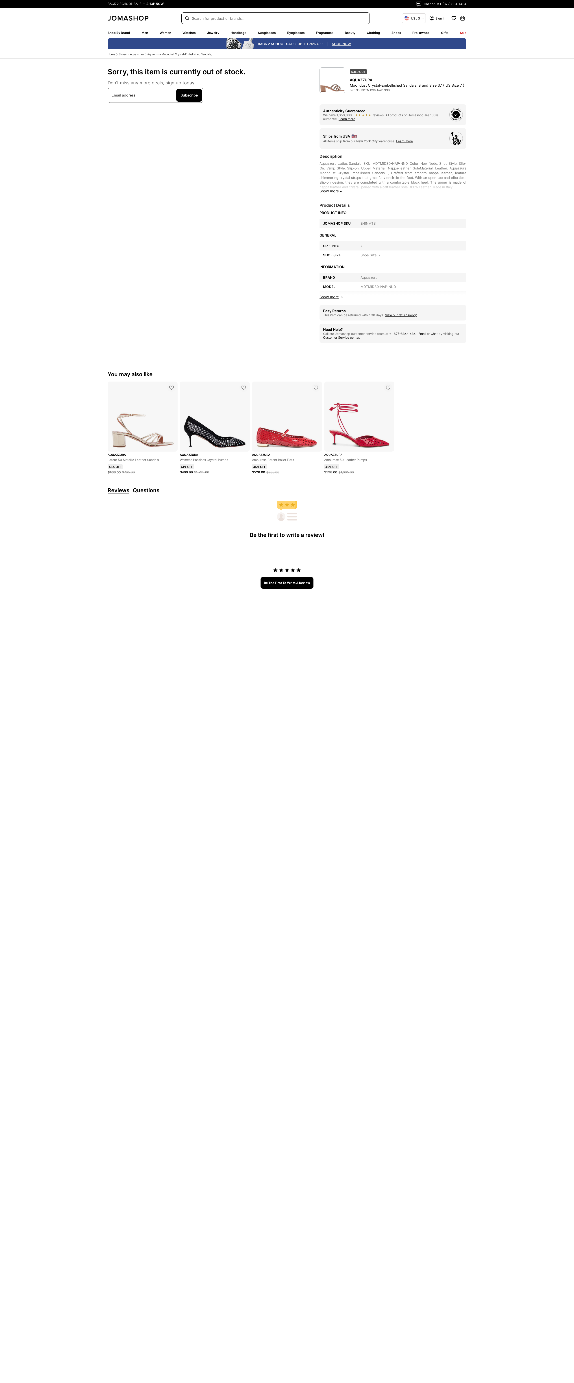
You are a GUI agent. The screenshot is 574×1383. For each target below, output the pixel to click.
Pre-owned (421, 33)
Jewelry (213, 33)
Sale (463, 33)
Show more (329, 191)
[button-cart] (462, 18)
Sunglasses (267, 33)
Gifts (444, 33)
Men (144, 33)
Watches (189, 33)
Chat (434, 334)
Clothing (373, 33)
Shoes (396, 33)
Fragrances (324, 33)
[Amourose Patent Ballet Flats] (316, 387)
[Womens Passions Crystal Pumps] (243, 387)
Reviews (118, 490)
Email (422, 334)
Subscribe (189, 95)
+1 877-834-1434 (403, 334)
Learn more (347, 119)
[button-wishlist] (454, 18)
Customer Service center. (341, 337)
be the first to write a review (287, 583)
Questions (146, 490)
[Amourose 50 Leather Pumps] (388, 387)
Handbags (238, 33)
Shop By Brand (119, 33)
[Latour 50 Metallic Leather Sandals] (171, 387)
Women (165, 33)
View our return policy (401, 315)
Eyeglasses (296, 33)
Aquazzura (137, 54)
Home (111, 54)
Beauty (350, 33)
